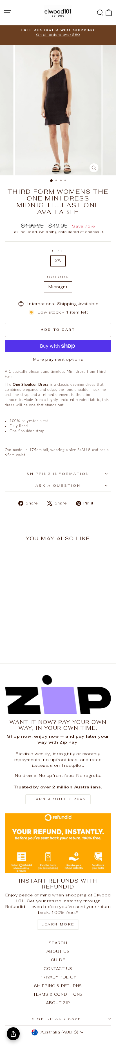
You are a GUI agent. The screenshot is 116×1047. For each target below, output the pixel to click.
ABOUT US (58, 951)
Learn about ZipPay (58, 799)
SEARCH (58, 942)
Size (58, 251)
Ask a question (58, 485)
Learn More (58, 924)
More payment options (58, 359)
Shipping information (58, 473)
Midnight (58, 286)
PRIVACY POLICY (58, 977)
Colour (58, 277)
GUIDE (58, 959)
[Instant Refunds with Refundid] (58, 843)
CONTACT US (58, 968)
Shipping (48, 231)
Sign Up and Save (56, 1019)
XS (58, 260)
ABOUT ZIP (58, 1002)
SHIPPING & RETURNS (58, 985)
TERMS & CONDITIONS (58, 994)
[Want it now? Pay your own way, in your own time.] (58, 694)
